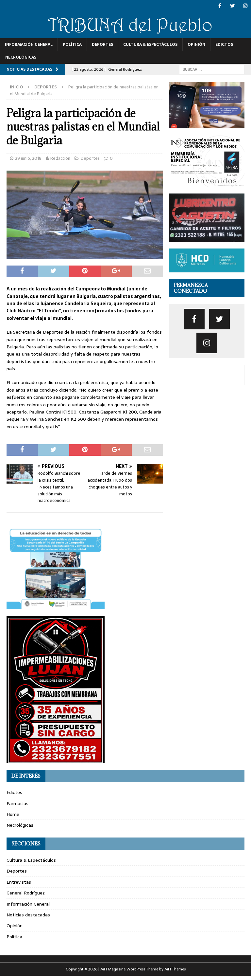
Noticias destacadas (28, 914)
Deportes (102, 44)
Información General (29, 44)
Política (72, 44)
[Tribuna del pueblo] (125, 34)
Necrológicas (20, 57)
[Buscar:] (211, 69)
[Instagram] (245, 5)
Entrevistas (19, 882)
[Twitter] (232, 5)
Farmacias (17, 803)
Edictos (224, 44)
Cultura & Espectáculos (150, 44)
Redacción (60, 158)
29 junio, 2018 (28, 158)
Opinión (196, 44)
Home (13, 814)
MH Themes (175, 969)
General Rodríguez (26, 892)
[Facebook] (220, 5)
